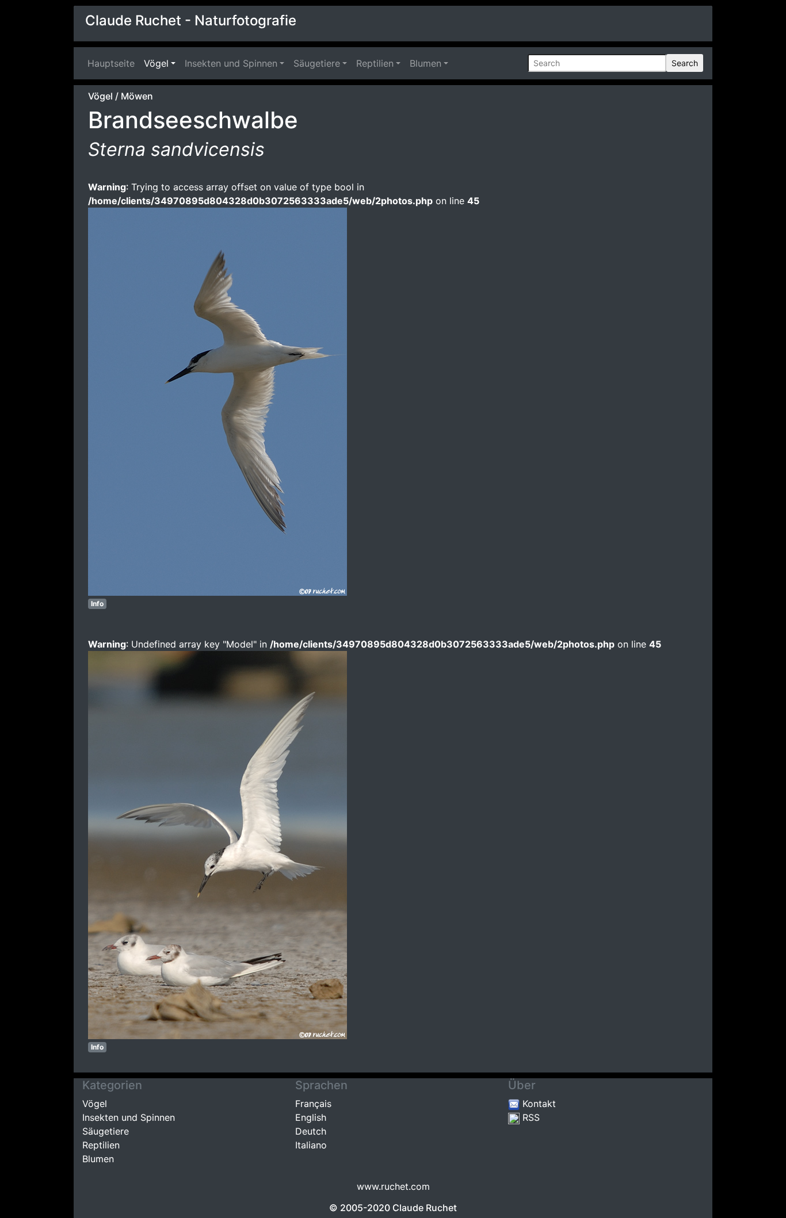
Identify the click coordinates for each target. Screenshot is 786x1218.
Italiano (311, 1145)
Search (684, 63)
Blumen (425, 63)
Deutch (310, 1131)
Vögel (156, 63)
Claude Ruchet (424, 1207)
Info (97, 603)
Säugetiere (316, 63)
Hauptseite (113, 63)
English (310, 1117)
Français (313, 1103)
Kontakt (538, 1103)
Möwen (137, 96)
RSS (530, 1117)
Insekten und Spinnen (231, 63)
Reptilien (375, 63)
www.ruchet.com (393, 1186)
